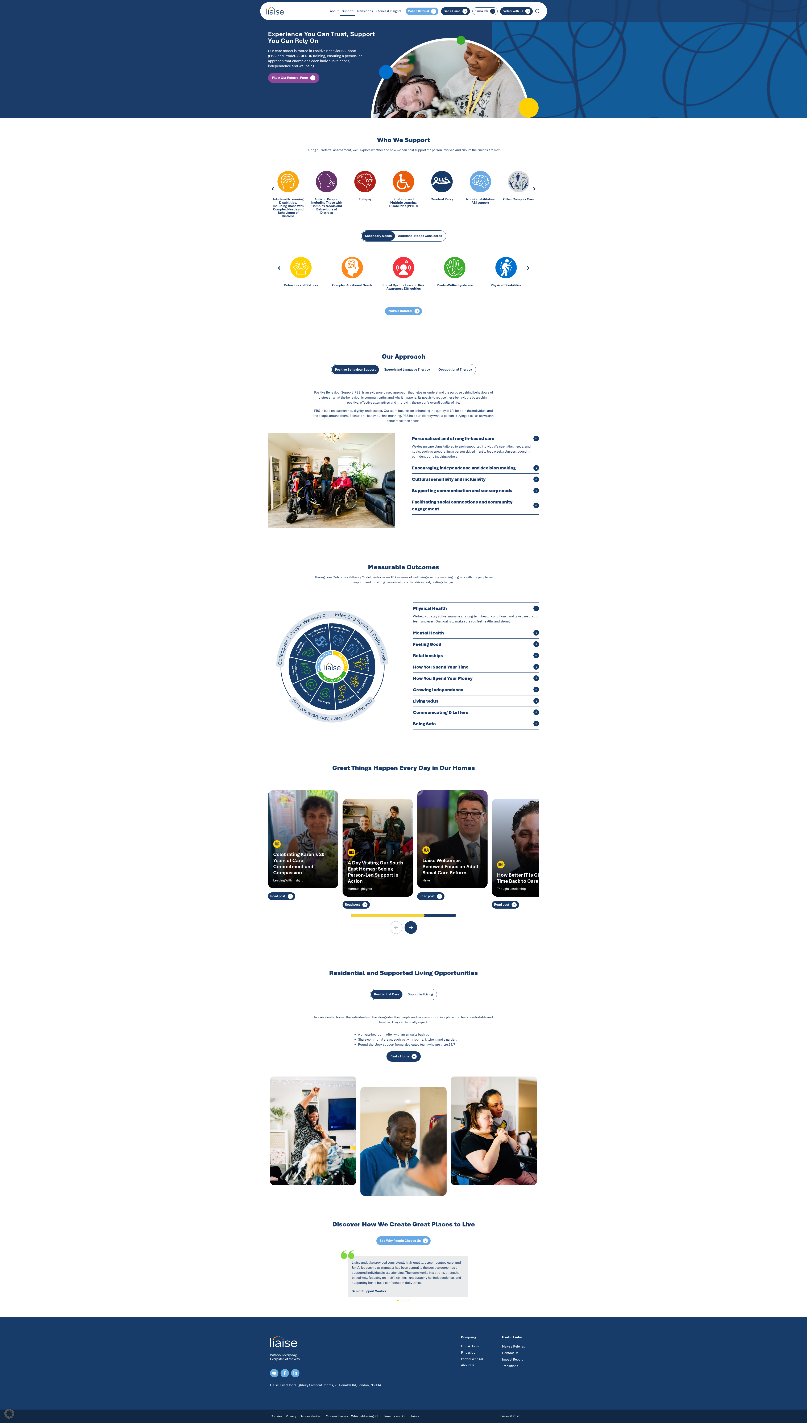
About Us (467, 1365)
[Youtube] (274, 1373)
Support (347, 11)
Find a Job (468, 1352)
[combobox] (552, 11)
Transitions (365, 11)
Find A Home (470, 1346)
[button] (272, 189)
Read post (277, 896)
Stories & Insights (388, 11)
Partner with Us (472, 1359)
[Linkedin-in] (295, 1373)
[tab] (378, 236)
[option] (403, 59)
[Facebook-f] (285, 1373)
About (334, 11)
